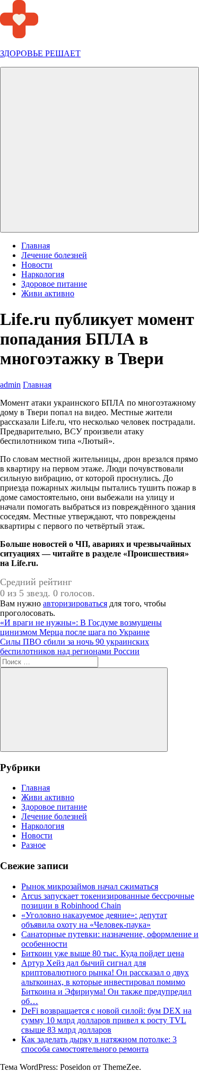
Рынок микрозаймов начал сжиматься (89, 886)
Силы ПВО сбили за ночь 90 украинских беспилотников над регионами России (74, 646)
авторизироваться (75, 603)
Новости (37, 264)
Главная (35, 245)
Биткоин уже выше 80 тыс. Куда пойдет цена (102, 953)
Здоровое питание (54, 283)
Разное (33, 845)
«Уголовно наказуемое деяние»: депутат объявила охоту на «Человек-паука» (94, 920)
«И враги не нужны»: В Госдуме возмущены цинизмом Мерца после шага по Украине (81, 627)
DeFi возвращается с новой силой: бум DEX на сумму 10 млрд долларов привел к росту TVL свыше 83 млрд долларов (106, 1020)
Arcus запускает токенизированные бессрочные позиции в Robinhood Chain (107, 900)
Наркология (42, 274)
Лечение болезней (54, 255)
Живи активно (47, 293)
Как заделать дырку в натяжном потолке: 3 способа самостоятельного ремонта (99, 1044)
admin (10, 384)
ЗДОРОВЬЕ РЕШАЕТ (40, 53)
